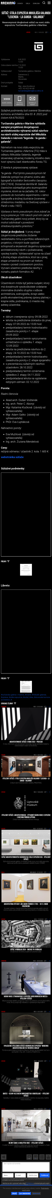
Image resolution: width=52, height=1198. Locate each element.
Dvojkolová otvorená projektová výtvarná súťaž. (26, 951)
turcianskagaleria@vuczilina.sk (30, 91)
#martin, (28, 695)
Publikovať (44, 1175)
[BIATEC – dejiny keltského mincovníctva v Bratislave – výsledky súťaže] (26, 1077)
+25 (49, 1109)
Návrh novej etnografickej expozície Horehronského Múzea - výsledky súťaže (26, 998)
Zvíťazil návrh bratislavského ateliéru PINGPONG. (26, 783)
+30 (49, 1011)
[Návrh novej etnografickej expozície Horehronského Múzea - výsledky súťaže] (26, 978)
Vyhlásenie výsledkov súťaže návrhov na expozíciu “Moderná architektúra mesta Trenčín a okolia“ (26, 1047)
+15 (50, 755)
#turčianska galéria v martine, (13, 695)
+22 (49, 706)
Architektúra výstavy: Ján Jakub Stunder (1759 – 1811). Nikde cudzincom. (26, 905)
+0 (50, 919)
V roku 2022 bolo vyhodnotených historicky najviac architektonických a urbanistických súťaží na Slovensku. (26, 744)
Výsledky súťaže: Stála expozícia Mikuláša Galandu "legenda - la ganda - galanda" (26, 780)
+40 (49, 961)
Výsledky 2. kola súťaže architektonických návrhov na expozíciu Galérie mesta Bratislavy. (26, 1098)
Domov (20, 3)
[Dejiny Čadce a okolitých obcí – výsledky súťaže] (26, 1125)
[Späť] (3, 1157)
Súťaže (28, 32)
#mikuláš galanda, (39, 695)
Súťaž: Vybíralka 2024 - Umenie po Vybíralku (26, 950)
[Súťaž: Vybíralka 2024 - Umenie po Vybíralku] (26, 934)
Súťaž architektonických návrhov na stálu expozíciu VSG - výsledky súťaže (26, 858)
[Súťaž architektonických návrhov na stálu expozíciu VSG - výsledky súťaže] (26, 842)
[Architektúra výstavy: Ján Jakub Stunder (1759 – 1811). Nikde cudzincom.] (26, 887)
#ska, (31, 697)
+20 (49, 872)
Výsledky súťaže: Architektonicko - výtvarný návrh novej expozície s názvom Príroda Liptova (26, 816)
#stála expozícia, (16, 697)
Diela (28, 3)
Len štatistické (24, 1193)
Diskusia (36, 3)
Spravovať (36, 1193)
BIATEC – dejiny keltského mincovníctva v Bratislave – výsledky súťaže (26, 1095)
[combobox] (44, 3)
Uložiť (14, 1193)
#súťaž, (26, 697)
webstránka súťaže (12, 457)
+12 (50, 792)
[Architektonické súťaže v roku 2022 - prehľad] (26, 724)
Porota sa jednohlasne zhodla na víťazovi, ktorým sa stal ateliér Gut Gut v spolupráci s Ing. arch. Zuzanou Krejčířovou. (26, 1051)
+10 (50, 1061)
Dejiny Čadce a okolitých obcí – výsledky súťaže (26, 1143)
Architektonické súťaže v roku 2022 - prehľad (26, 742)
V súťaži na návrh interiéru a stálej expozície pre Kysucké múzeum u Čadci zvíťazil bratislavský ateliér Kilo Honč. (26, 1146)
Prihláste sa (30, 1183)
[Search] (44, 3)
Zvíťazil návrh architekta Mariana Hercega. (26, 819)
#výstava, (5, 697)
